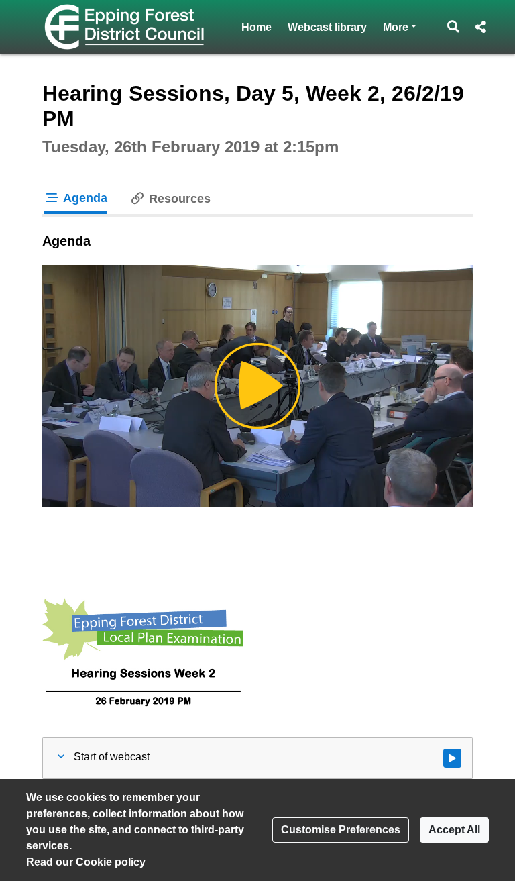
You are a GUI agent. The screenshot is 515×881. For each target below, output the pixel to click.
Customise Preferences (340, 829)
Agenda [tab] (83, 198)
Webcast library (327, 27)
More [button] (399, 27)
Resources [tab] (178, 198)
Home (256, 27)
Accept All (454, 829)
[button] (453, 27)
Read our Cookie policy (86, 862)
